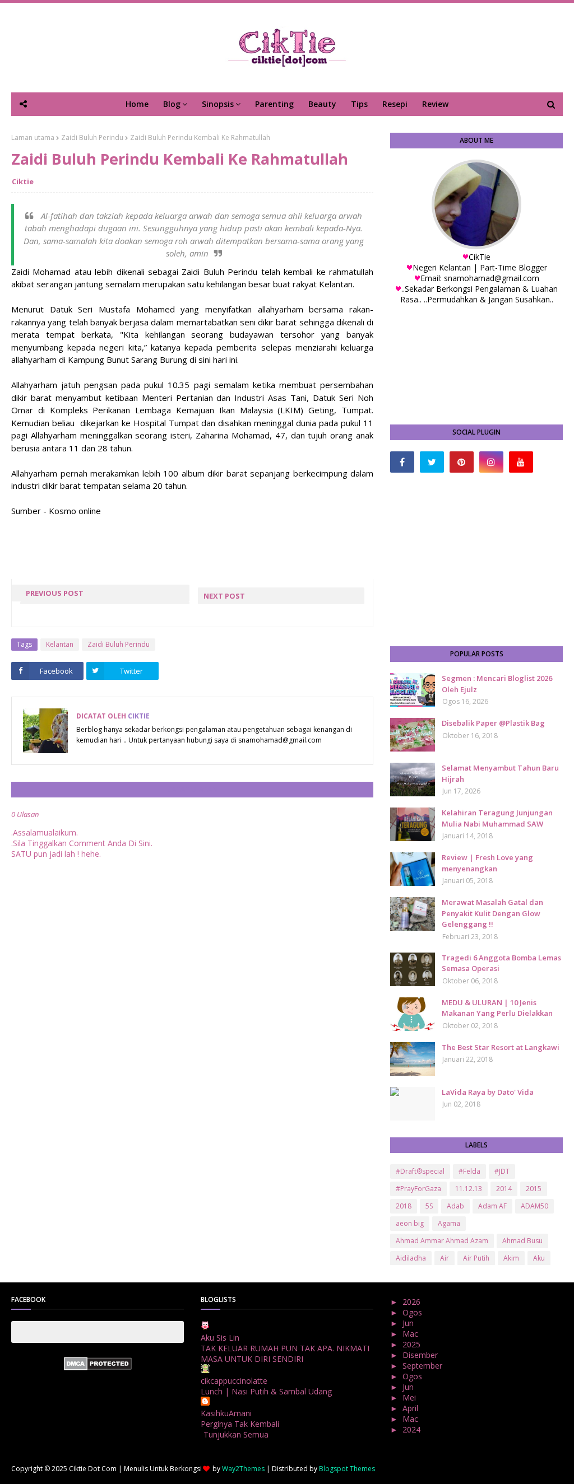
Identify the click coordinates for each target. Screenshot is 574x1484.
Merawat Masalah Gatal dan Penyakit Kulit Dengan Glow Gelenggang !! (492, 913)
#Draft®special (420, 1171)
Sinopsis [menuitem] (218, 104)
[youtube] (521, 462)
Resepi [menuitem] (395, 104)
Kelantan (59, 644)
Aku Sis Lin (220, 1337)
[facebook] (402, 462)
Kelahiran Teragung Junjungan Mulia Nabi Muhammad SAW (497, 818)
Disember (421, 1355)
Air (444, 1258)
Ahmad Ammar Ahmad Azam (442, 1240)
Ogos (413, 1312)
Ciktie (23, 181)
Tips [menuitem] (359, 104)
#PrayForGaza (418, 1188)
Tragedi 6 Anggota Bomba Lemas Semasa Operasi (501, 963)
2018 (403, 1206)
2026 (412, 1301)
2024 (412, 1429)
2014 (504, 1188)
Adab (455, 1206)
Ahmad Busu (522, 1240)
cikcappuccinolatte (234, 1380)
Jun (409, 1323)
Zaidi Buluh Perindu (92, 137)
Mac (411, 1333)
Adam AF (492, 1206)
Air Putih (476, 1258)
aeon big (410, 1223)
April (411, 1408)
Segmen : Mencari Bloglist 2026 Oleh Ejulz (497, 683)
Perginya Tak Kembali (240, 1423)
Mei (410, 1397)
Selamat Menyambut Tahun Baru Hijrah (500, 773)
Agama (449, 1223)
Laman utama (32, 137)
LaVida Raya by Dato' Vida (488, 1092)
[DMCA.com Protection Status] (98, 1367)
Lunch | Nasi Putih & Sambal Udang (266, 1391)
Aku (539, 1258)
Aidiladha (411, 1258)
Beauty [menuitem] (322, 104)
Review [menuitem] (435, 104)
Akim (511, 1258)
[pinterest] (462, 462)
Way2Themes (243, 1468)
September (423, 1365)
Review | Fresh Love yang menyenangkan (487, 863)
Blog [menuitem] (171, 104)
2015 (533, 1188)
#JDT (502, 1171)
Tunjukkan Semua (236, 1434)
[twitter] (432, 462)
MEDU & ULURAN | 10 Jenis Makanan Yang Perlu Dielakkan (497, 1008)
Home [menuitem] (137, 104)
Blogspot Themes (347, 1468)
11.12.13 (468, 1188)
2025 (412, 1344)
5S (429, 1206)
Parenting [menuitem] (274, 104)
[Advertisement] (476, 559)
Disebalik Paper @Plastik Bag (493, 723)
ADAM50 (534, 1206)
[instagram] (491, 462)
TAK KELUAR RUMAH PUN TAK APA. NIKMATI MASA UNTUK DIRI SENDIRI (285, 1353)
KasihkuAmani (226, 1413)
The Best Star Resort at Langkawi (500, 1047)
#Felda (469, 1171)
